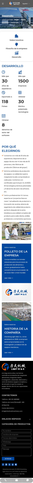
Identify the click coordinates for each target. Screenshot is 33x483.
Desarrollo (16, 57)
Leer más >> (8, 278)
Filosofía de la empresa (16, 48)
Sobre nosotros (16, 40)
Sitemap (16, 474)
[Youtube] (12, 464)
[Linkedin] (6, 464)
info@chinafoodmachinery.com (12, 411)
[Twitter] (9, 464)
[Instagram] (16, 464)
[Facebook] (3, 464)
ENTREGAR (8, 459)
